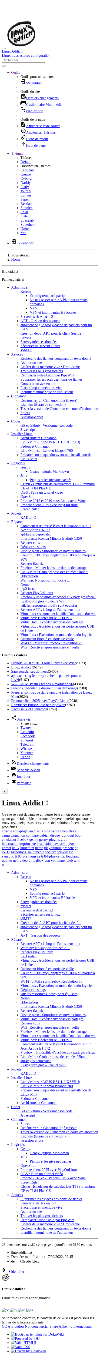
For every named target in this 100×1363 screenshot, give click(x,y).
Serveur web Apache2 (36, 317)
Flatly (24, 187)
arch (32, 831)
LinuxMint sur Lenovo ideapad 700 (46, 450)
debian (44, 835)
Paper (24, 199)
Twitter (25, 728)
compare (32, 835)
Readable (27, 204)
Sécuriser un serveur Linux (40, 346)
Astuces (17, 354)
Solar (24, 212)
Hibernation (29, 576)
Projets (16, 513)
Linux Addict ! (22, 667)
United (25, 229)
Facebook (27, 736)
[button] (15, 72)
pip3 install (28, 589)
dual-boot (74, 835)
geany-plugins (49, 839)
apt (15, 831)
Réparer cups (30, 543)
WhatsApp (28, 749)
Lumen (25, 195)
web (70, 860)
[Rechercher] (4, 65)
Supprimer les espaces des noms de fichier (51, 379)
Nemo (25, 584)
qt (76, 848)
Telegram (27, 744)
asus (40, 831)
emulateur (9, 839)
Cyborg (26, 178)
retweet (25, 337)
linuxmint (27, 848)
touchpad (73, 856)
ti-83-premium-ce (27, 856)
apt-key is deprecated (35, 534)
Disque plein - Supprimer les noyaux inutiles (53, 551)
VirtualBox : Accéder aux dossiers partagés (51, 622)
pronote (68, 848)
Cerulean (27, 170)
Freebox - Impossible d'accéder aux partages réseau (58, 597)
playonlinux (53, 848)
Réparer (17, 522)
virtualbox (36, 860)
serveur (62, 852)
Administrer (20, 287)
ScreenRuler (29, 509)
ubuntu (7, 860)
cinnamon (18, 835)
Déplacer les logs (33, 547)
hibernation (10, 844)
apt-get (23, 831)
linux (15, 848)
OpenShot (27, 497)
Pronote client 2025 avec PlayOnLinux (49, 505)
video (24, 860)
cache (55, 831)
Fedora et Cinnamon (35, 446)
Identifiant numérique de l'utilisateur (46, 392)
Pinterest (26, 740)
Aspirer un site (31, 363)
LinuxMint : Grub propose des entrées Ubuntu (54, 572)
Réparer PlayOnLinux (36, 593)
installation (45, 844)
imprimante (27, 844)
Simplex (26, 208)
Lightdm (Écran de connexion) (43, 404)
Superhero (28, 224)
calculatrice (68, 831)
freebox (22, 839)
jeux (71, 844)
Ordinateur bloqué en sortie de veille (47, 639)
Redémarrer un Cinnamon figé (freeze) (48, 400)
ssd (71, 852)
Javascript (27, 430)
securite (50, 852)
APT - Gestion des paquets (40, 321)
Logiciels (18, 463)
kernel (6, 848)
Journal (25, 191)
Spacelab (27, 220)
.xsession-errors (31, 417)
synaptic (8, 856)
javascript (60, 844)
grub (64, 839)
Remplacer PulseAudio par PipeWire (47, 375)
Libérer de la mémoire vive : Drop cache (50, 367)
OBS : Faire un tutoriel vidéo (41, 492)
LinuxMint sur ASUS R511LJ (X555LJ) (50, 442)
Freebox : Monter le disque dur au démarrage (53, 568)
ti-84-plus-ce (50, 856)
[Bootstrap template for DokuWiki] (37, 1334)
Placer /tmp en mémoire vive (41, 388)
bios (47, 831)
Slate (24, 216)
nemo (39, 848)
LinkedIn (27, 732)
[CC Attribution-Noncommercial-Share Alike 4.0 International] (17, 1310)
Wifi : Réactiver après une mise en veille (49, 647)
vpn (47, 860)
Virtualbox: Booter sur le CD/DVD (46, 618)
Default (25, 162)
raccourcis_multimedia (27, 852)
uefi (16, 860)
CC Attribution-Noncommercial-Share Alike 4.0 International (47, 1326)
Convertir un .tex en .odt (38, 384)
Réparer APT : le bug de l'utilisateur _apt (50, 610)
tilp (62, 856)
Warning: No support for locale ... (45, 580)
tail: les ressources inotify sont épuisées (48, 605)
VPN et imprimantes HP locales (53, 312)
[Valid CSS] (20, 1347)
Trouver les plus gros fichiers (41, 371)
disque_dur (58, 835)
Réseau (25, 291)
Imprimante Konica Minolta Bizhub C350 (51, 538)
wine (5, 865)
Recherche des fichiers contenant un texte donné (55, 358)
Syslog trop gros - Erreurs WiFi (43, 601)
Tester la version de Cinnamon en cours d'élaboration (59, 409)
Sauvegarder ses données (38, 342)
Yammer (26, 753)
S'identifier (15, 1271)
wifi (77, 860)
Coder (15, 421)
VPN (33, 308)
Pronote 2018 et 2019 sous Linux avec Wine (53, 501)
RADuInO (28, 517)
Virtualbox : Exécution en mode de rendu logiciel (56, 635)
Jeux (23, 476)
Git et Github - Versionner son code (46, 425)
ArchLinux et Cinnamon (38, 438)
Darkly (25, 183)
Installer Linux (22, 434)
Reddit (25, 757)
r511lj (6, 852)
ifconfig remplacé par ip (47, 296)
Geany (25, 467)
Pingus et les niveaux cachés (50, 480)
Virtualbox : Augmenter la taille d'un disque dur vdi (58, 614)
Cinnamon (19, 396)
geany (33, 839)
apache (7, 831)
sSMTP (26, 350)
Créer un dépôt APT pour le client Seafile (50, 333)
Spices (25, 413)
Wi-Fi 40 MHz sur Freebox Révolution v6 (51, 643)
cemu (6, 835)
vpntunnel (58, 860)
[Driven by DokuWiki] (28, 1351)
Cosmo (25, 174)
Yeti (23, 233)
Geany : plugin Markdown (49, 471)
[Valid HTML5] (23, 1343)
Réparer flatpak (31, 563)
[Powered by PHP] (25, 1338)
